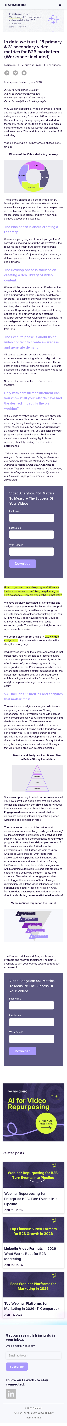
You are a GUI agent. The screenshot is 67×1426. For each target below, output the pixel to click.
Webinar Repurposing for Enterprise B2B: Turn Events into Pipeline (31, 1199)
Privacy (50, 1413)
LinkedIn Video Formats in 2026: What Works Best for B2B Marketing (30, 1253)
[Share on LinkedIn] (7, 73)
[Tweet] (15, 73)
